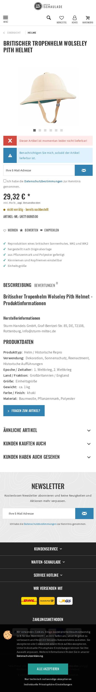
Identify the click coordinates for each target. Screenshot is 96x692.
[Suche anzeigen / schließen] (48, 17)
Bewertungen (44, 284)
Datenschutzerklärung (30, 656)
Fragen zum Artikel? (25, 410)
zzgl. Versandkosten (28, 202)
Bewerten (31, 230)
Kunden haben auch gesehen (31, 456)
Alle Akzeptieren (48, 668)
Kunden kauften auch (24, 443)
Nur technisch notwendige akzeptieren (48, 679)
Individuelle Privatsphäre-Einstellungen (48, 684)
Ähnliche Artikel (20, 430)
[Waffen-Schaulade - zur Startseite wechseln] (48, 6)
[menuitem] (5, 17)
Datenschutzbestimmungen (43, 181)
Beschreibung (17, 285)
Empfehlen (51, 230)
